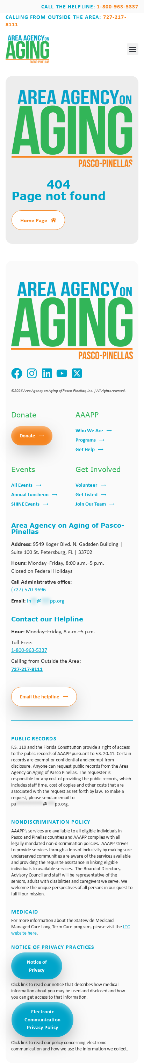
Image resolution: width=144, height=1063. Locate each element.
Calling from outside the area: (66, 20)
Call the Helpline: (89, 6)
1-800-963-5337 (29, 650)
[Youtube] (62, 373)
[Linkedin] (47, 373)
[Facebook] (17, 373)
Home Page (33, 220)
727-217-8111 (27, 669)
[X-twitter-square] (77, 373)
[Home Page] (53, 220)
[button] (132, 49)
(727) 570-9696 (28, 589)
